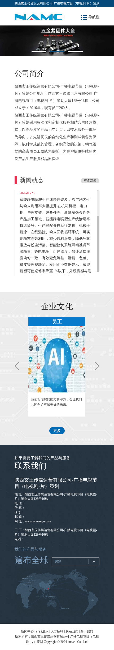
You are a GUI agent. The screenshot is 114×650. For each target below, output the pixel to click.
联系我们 (71, 631)
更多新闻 (90, 181)
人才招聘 (57, 631)
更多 (57, 431)
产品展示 (42, 631)
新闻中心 (27, 631)
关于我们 (86, 631)
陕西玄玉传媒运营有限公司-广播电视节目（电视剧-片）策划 (57, 3)
